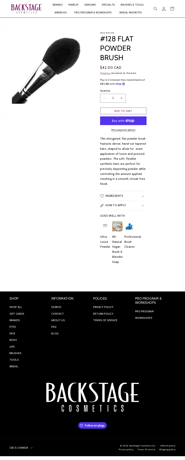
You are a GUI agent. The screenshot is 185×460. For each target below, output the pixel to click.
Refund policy (168, 445)
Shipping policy (167, 449)
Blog (55, 333)
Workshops (143, 318)
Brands (15, 320)
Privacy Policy (103, 307)
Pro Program (144, 311)
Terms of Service (105, 320)
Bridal (14, 366)
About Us (58, 320)
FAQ (53, 326)
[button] (57, 5)
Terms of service (146, 449)
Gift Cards (17, 313)
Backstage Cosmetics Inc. (142, 445)
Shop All (16, 307)
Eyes (13, 326)
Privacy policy (126, 449)
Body (13, 340)
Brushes (16, 353)
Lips (12, 346)
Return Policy (103, 313)
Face (13, 333)
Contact (57, 313)
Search (56, 307)
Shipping (105, 73)
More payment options (123, 129)
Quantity (105, 90)
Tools (14, 359)
